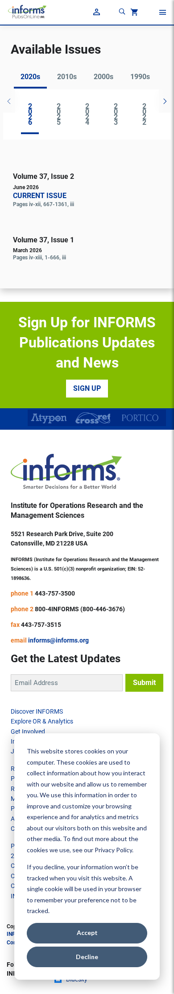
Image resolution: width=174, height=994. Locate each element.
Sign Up (87, 388)
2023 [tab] (116, 114)
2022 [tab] (144, 114)
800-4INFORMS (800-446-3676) (80, 609)
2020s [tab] (30, 76)
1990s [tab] (140, 76)
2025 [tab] (59, 114)
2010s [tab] (67, 76)
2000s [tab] (103, 76)
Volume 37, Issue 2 (43, 176)
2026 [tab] (30, 114)
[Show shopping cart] (133, 13)
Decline (87, 956)
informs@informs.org (58, 640)
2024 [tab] (87, 114)
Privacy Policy (113, 850)
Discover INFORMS (37, 711)
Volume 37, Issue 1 (43, 240)
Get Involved (28, 731)
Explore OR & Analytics (42, 721)
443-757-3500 (55, 593)
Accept (87, 932)
